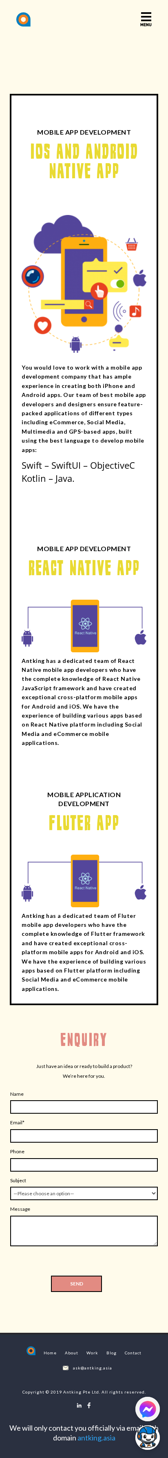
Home (50, 1352)
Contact (133, 1352)
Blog (111, 1352)
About (71, 1352)
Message (20, 1209)
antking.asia (96, 1437)
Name (17, 1094)
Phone (17, 1151)
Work (92, 1352)
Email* (17, 1122)
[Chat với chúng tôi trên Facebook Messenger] (147, 1409)
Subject (18, 1180)
